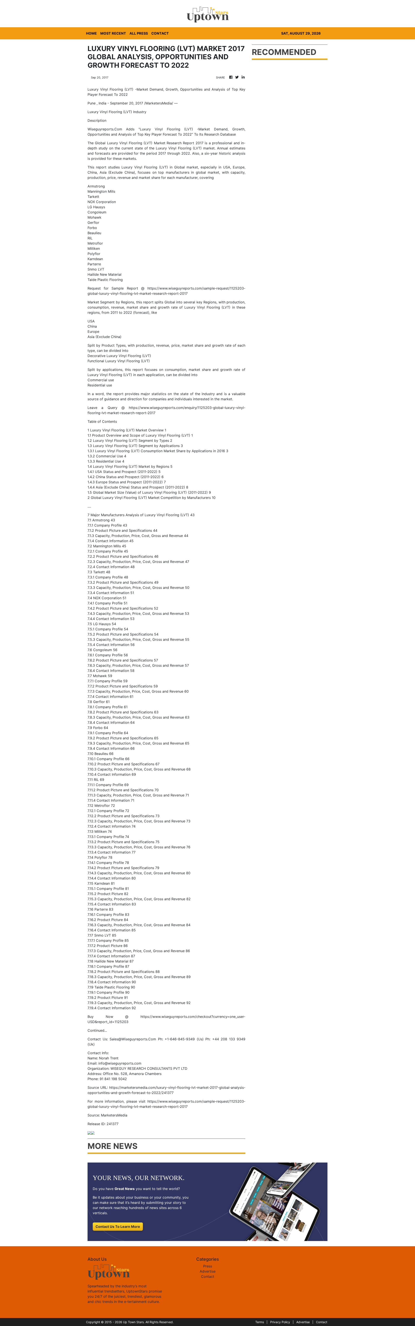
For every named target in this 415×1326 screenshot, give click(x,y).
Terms (259, 1322)
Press (207, 1266)
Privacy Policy (280, 1322)
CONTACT (160, 33)
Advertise (207, 1271)
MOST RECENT (113, 33)
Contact (207, 1276)
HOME (91, 33)
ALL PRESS (138, 33)
